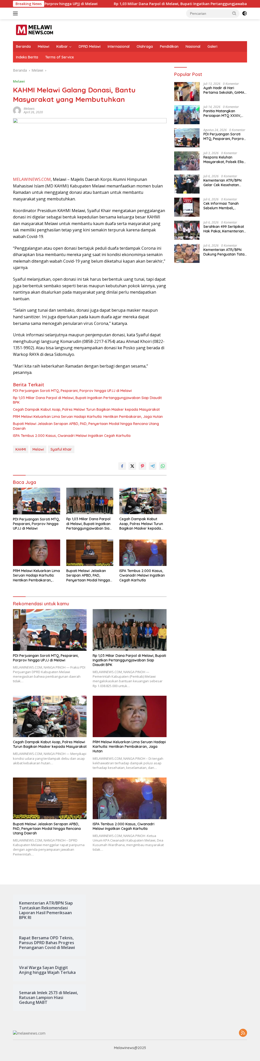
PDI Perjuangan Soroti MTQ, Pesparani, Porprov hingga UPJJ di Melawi (72, 390)
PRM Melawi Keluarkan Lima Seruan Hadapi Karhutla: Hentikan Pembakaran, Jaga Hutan (88, 416)
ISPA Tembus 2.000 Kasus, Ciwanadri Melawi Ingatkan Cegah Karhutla (72, 435)
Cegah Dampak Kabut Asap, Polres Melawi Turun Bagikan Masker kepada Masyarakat (86, 409)
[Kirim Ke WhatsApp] (163, 466)
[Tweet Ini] (132, 466)
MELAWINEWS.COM (32, 179)
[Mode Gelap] (244, 13)
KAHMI (20, 449)
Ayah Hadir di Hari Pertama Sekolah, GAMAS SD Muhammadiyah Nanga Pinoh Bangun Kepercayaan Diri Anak (224, 90)
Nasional (193, 46)
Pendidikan (169, 46)
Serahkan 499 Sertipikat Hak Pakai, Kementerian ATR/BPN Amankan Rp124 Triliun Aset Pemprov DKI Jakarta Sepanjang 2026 (225, 228)
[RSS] (243, 1033)
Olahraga (145, 46)
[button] (234, 13)
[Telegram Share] (152, 466)
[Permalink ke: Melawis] (17, 110)
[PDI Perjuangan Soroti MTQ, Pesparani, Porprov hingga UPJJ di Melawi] (36, 501)
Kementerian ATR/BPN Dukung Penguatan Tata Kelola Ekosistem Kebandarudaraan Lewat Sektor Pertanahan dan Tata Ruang (224, 252)
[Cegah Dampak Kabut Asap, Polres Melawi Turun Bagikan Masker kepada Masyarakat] (143, 501)
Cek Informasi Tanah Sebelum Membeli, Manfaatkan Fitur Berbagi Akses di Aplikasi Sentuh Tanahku (225, 205)
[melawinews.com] (34, 29)
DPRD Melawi (90, 46)
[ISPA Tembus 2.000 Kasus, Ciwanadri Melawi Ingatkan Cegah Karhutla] (143, 553)
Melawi (43, 46)
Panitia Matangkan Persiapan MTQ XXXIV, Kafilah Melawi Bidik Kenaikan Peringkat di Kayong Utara (222, 113)
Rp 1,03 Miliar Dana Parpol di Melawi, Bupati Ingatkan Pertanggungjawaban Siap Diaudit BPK (168, 4)
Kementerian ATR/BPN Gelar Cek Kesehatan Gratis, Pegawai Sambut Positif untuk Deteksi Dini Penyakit (224, 182)
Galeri (212, 46)
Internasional (118, 46)
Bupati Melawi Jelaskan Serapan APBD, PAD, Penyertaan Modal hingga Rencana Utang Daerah (86, 426)
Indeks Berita (27, 57)
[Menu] (16, 13)
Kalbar (62, 46)
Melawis (29, 108)
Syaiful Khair (61, 449)
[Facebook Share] (122, 466)
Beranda (23, 46)
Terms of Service (59, 57)
